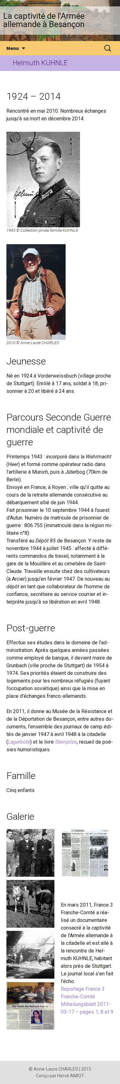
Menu (12, 48)
